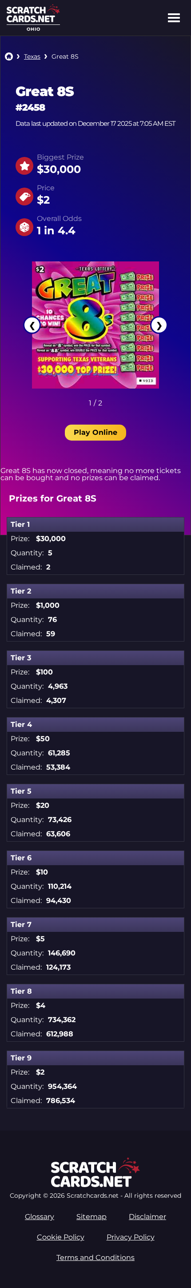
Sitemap (91, 1216)
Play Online (95, 432)
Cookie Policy (60, 1237)
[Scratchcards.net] (33, 20)
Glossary (39, 1216)
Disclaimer (147, 1216)
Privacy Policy (131, 1237)
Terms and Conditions (95, 1257)
